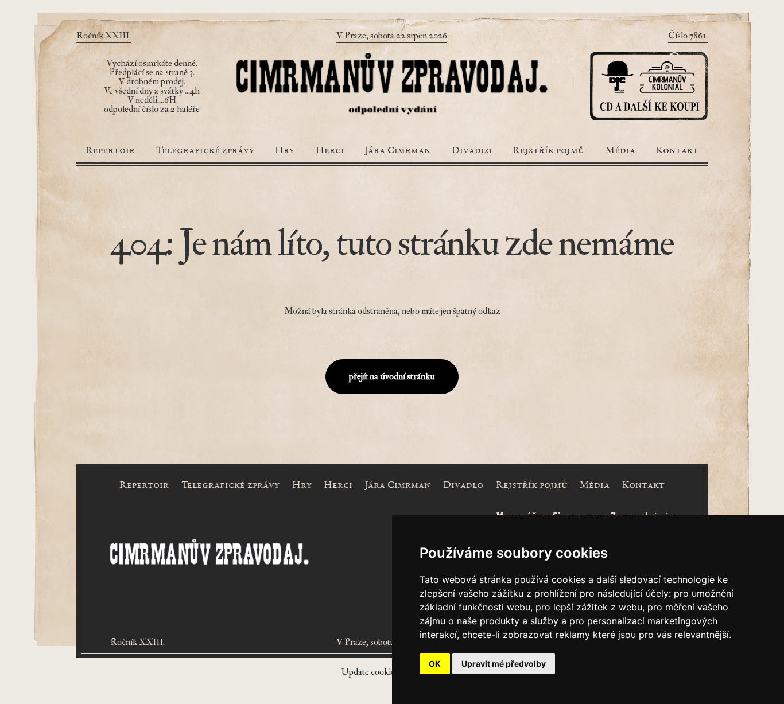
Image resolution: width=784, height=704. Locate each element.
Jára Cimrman (397, 151)
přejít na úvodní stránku (392, 376)
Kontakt (677, 151)
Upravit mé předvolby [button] (503, 663)
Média (620, 151)
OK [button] (435, 663)
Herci (330, 151)
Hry (284, 151)
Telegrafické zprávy (205, 151)
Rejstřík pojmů (548, 151)
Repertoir (110, 151)
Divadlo (472, 151)
